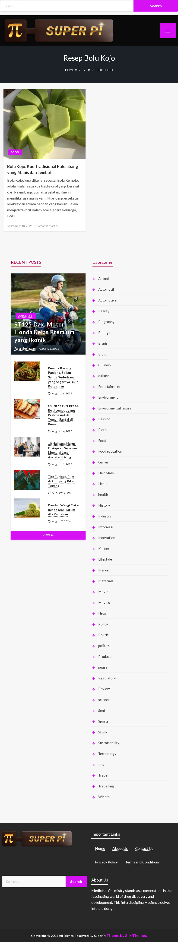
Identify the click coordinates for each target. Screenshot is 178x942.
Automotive (107, 300)
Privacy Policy (106, 862)
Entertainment (109, 386)
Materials (105, 581)
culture (103, 376)
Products (105, 656)
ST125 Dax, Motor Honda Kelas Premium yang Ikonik (44, 332)
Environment (108, 397)
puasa (102, 667)
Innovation (106, 538)
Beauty (103, 311)
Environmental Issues (114, 408)
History (104, 505)
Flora (102, 430)
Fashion (104, 419)
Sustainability (108, 743)
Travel (103, 775)
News (102, 613)
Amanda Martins (48, 226)
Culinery (104, 365)
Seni (101, 710)
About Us (120, 848)
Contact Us (144, 848)
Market (104, 570)
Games (103, 462)
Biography (106, 322)
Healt (102, 484)
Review (104, 689)
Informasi (105, 527)
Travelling (106, 786)
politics (104, 646)
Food (15, 152)
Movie (103, 592)
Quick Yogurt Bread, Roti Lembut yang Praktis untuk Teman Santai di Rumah (63, 415)
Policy (103, 624)
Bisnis (103, 343)
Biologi (104, 332)
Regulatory (107, 678)
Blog (102, 354)
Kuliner (103, 548)
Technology (107, 754)
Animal (103, 278)
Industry (104, 516)
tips (101, 764)
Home (100, 848)
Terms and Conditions (142, 862)
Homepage (73, 70)
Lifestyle (105, 559)
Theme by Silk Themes (126, 935)
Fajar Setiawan (25, 348)
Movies (104, 602)
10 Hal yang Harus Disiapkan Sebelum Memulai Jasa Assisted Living (62, 450)
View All (48, 535)
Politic (103, 635)
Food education (110, 451)
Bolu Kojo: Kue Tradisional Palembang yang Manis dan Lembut (42, 169)
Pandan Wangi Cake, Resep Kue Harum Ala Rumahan (63, 509)
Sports (103, 721)
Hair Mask (106, 473)
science (104, 700)
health (103, 494)
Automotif (25, 315)
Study (102, 732)
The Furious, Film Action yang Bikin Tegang (61, 481)
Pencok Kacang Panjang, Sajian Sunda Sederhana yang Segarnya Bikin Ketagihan (63, 377)
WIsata (104, 797)
